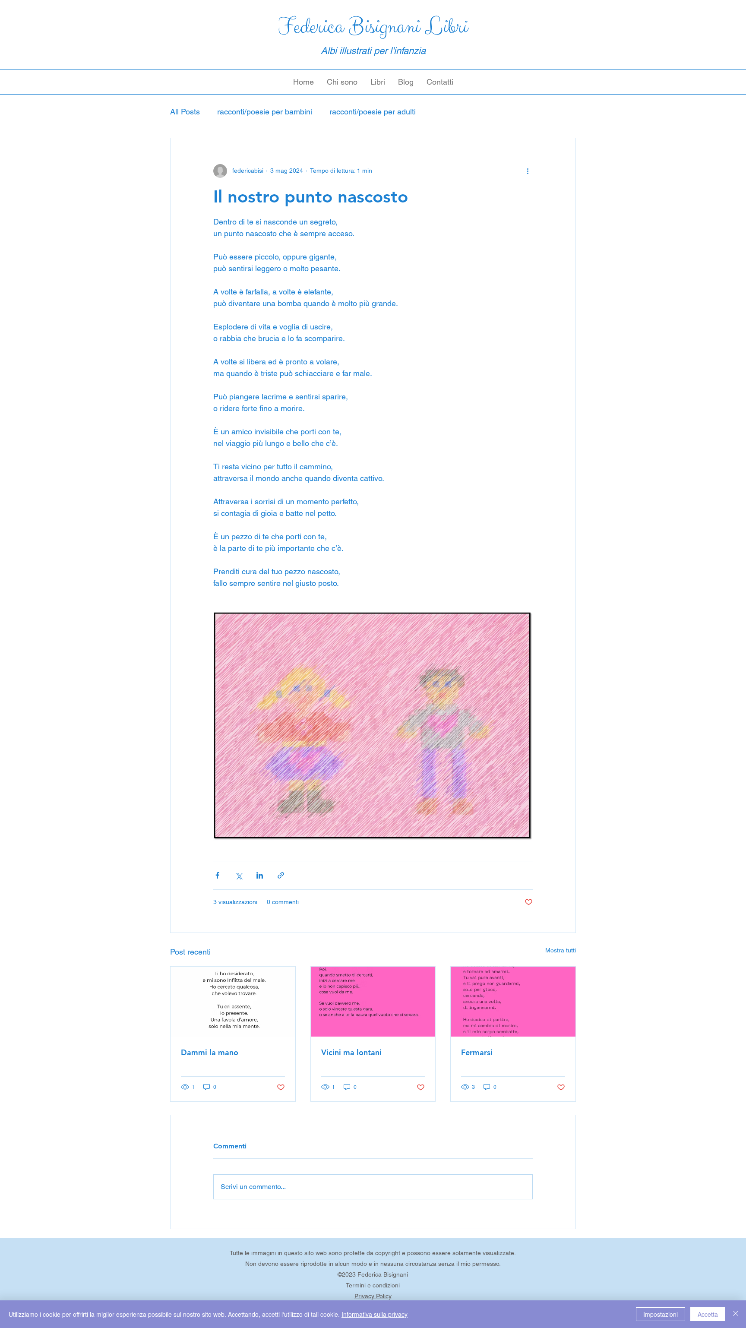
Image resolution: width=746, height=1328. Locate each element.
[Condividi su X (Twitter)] (238, 875)
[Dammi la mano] (233, 1002)
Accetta (708, 1314)
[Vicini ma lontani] (373, 1002)
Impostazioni (660, 1314)
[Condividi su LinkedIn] (260, 875)
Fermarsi (477, 1052)
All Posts (185, 111)
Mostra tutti (560, 950)
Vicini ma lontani (351, 1052)
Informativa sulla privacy (374, 1314)
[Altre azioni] (527, 171)
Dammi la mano (209, 1052)
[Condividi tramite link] (281, 875)
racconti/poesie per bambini (264, 111)
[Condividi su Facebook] (217, 875)
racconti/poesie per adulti (372, 111)
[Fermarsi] (513, 1002)
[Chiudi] (735, 1314)
